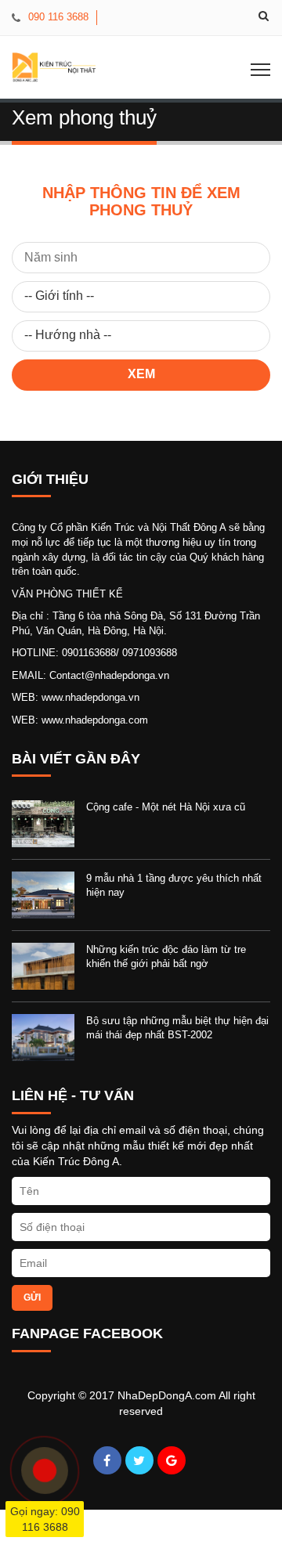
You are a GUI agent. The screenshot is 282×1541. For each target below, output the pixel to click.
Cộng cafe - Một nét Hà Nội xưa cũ (165, 807)
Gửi (32, 1297)
